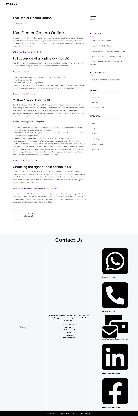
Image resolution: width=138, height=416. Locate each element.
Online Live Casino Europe (101, 41)
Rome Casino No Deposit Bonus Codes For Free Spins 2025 (35, 188)
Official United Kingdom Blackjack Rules (28, 52)
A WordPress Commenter (99, 80)
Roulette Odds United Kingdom (25, 160)
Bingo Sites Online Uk (21, 71)
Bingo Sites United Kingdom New (25, 94)
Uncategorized (97, 144)
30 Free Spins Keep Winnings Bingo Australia (108, 51)
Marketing (95, 139)
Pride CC (11, 4)
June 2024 (96, 102)
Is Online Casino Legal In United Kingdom (28, 122)
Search (93, 17)
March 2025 (96, 97)
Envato (94, 133)
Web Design (96, 149)
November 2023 (98, 108)
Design (94, 128)
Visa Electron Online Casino (102, 46)
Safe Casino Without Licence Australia (106, 56)
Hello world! (116, 80)
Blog (93, 123)
